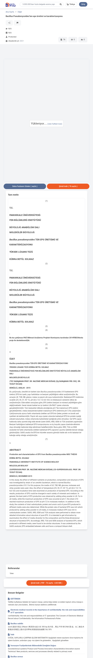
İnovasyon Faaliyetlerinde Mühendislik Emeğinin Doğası (33, 645)
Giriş (83, 4)
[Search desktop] (60, 4)
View (12, 573)
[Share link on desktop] (9, 23)
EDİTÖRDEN (15, 599)
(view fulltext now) (54, 124)
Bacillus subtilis (17, 623)
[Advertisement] (45, 52)
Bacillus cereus (17, 657)
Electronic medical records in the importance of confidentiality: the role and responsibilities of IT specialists (48, 611)
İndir (12, 634)
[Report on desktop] (17, 23)
